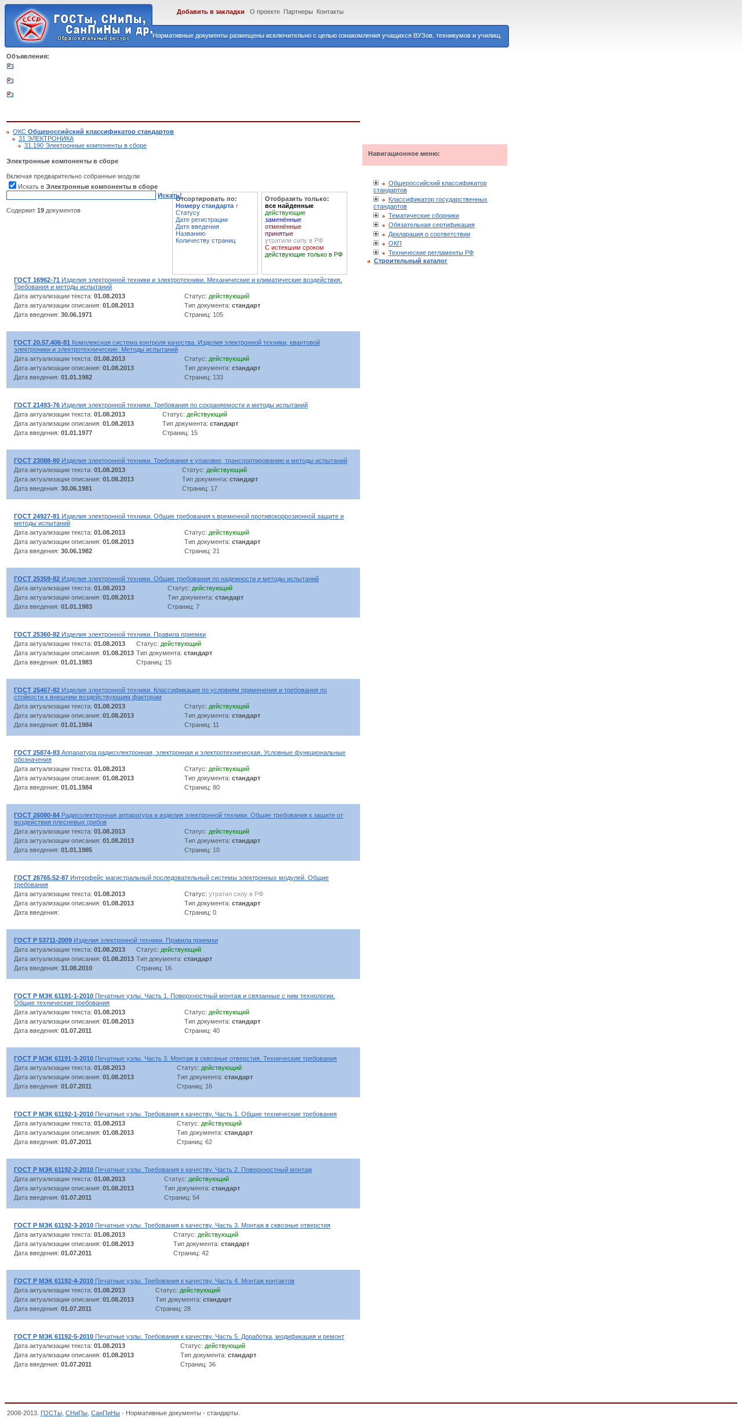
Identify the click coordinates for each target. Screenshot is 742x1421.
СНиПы (77, 1412)
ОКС (93, 131)
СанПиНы (105, 1412)
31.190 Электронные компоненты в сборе (85, 145)
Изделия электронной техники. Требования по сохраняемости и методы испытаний (161, 404)
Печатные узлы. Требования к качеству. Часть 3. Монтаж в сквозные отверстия (172, 1225)
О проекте (265, 11)
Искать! (170, 195)
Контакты (330, 11)
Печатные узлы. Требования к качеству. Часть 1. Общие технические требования (175, 1114)
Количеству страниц (205, 240)
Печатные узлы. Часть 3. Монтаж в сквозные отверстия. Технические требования (175, 1058)
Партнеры (298, 11)
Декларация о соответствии (429, 234)
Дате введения (197, 226)
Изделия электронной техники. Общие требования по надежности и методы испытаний (166, 578)
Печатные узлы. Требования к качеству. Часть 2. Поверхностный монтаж (163, 1169)
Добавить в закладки (211, 11)
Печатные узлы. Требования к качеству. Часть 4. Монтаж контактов (154, 1280)
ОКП (395, 243)
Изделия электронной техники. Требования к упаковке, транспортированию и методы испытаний (180, 460)
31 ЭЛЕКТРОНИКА (46, 138)
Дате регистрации (202, 219)
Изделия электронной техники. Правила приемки (110, 634)
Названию (190, 233)
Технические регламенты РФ (431, 252)
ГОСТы (51, 1412)
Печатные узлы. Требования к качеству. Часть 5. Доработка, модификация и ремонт (179, 1336)
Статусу (188, 212)
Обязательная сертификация (431, 224)
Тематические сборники (423, 215)
